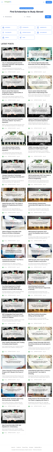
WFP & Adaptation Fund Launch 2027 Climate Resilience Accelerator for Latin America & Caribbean (13, 316)
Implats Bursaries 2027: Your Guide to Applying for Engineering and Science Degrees (12, 205)
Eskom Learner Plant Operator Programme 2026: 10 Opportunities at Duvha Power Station (12, 92)
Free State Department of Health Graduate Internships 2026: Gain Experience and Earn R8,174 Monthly (12, 288)
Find (48, 16)
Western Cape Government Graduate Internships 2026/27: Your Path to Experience (12, 120)
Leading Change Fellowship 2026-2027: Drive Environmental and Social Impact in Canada (39, 344)
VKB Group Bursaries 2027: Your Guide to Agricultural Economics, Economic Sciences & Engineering (39, 177)
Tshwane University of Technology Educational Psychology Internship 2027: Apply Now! (13, 177)
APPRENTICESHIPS (12, 100)
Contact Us (18, 447)
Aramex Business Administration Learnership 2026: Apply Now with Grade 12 (39, 205)
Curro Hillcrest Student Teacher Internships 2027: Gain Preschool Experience (11, 149)
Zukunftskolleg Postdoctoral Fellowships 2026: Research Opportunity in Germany (39, 288)
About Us (13, 447)
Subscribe (49, 2)
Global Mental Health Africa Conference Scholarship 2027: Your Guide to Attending (39, 372)
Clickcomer (39, 449)
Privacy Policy (25, 447)
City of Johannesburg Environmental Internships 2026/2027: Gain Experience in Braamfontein (13, 64)
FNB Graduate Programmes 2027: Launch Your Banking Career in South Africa (38, 233)
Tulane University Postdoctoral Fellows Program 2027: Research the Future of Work (13, 372)
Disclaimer (31, 447)
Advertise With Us (38, 447)
